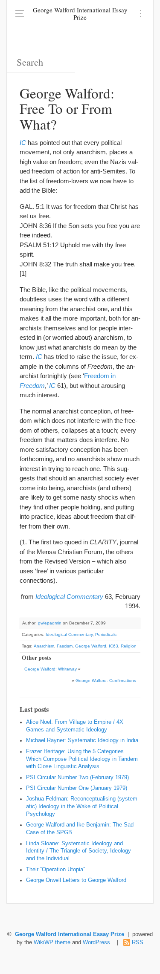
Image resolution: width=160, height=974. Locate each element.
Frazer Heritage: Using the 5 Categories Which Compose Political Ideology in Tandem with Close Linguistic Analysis (82, 759)
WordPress (96, 942)
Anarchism (44, 646)
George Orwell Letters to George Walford (76, 880)
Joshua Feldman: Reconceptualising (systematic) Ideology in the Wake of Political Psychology (82, 806)
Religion (129, 646)
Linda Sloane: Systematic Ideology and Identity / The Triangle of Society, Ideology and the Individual (78, 851)
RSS (137, 942)
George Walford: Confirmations (106, 680)
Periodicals (105, 634)
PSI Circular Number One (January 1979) (76, 788)
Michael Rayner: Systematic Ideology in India (82, 740)
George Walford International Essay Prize (80, 13)
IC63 (113, 646)
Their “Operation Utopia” (55, 870)
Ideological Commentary (69, 634)
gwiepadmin (49, 623)
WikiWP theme (52, 942)
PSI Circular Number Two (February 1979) (77, 777)
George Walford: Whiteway (50, 669)
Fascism (65, 646)
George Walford (90, 646)
